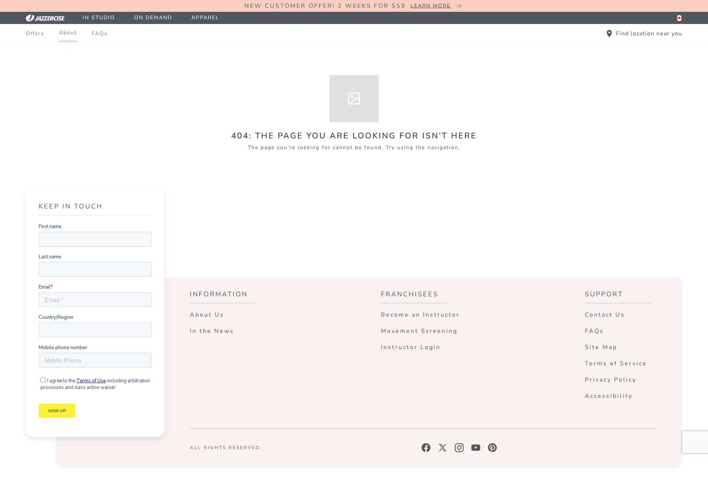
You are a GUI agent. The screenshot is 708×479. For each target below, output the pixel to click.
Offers (35, 33)
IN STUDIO (99, 17)
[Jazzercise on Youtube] (475, 447)
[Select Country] (679, 18)
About (68, 32)
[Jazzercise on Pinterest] (492, 447)
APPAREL (205, 17)
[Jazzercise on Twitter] (442, 447)
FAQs (100, 33)
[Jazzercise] (49, 17)
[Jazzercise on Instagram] (459, 447)
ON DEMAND (153, 17)
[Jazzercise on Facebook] (426, 447)
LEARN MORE (430, 5)
